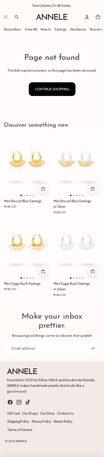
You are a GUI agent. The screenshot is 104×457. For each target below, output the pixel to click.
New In (46, 29)
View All (31, 29)
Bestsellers (12, 29)
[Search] (16, 16)
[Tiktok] (28, 402)
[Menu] (6, 17)
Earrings (61, 29)
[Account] (86, 16)
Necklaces (78, 29)
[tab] (21, 195)
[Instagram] (19, 402)
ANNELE (21, 441)
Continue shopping (52, 89)
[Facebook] (10, 402)
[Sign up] (92, 348)
